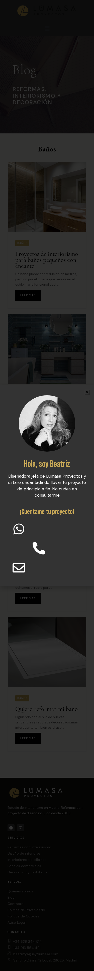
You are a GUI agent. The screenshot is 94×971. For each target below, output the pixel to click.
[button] (87, 392)
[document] (47, 485)
